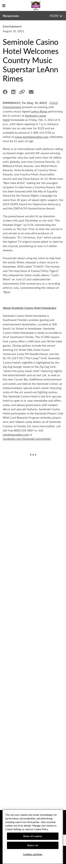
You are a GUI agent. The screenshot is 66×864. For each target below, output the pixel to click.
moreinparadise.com (16, 434)
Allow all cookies (32, 836)
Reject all (32, 845)
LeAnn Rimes (39, 111)
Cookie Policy (41, 829)
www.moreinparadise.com (32, 137)
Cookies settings (33, 854)
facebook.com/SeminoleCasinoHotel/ (27, 439)
